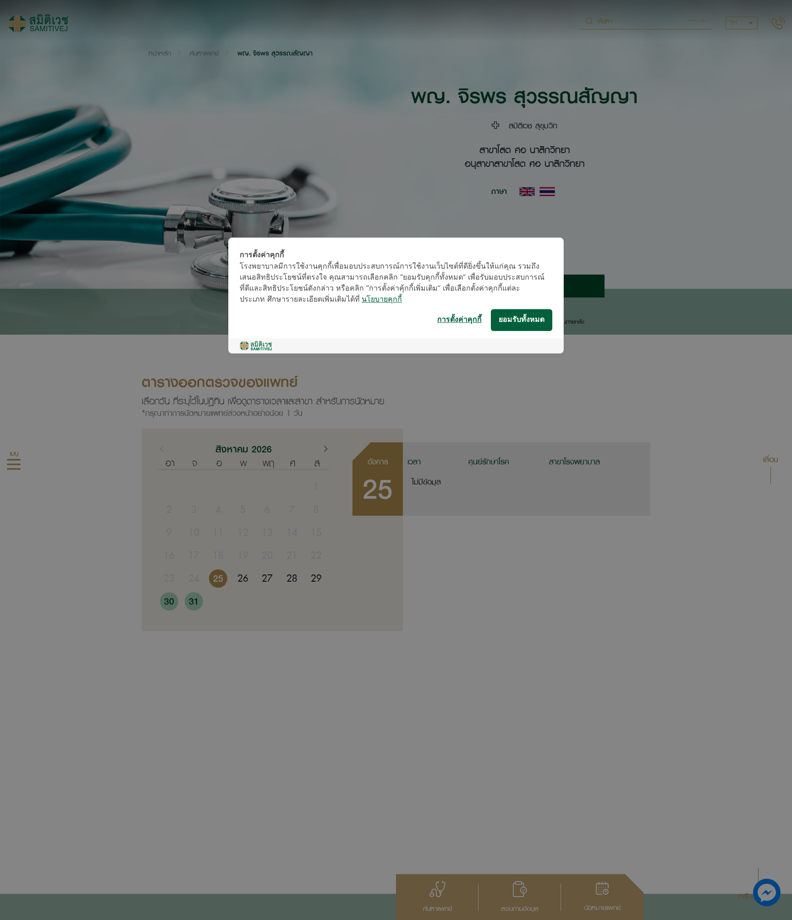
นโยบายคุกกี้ (382, 299)
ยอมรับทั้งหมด (521, 320)
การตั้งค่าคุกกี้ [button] (459, 320)
